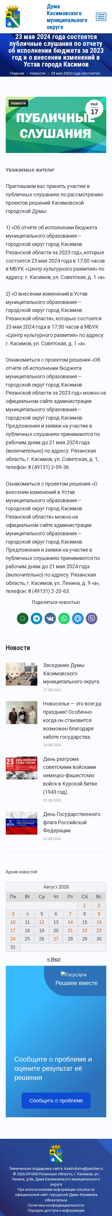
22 (84, 930)
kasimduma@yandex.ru (83, 1168)
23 (99, 930)
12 (41, 922)
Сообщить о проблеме (56, 1100)
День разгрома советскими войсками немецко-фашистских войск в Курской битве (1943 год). (70, 775)
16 (99, 922)
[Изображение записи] (21, 674)
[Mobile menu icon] (101, 17)
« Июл (53, 959)
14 (70, 922)
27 (56, 938)
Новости (18, 103)
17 (13, 930)
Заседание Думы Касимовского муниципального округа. (71, 673)
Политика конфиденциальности (56, 1205)
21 (70, 930)
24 (13, 938)
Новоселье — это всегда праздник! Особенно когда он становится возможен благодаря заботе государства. (72, 720)
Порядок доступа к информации (56, 1210)
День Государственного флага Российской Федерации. (72, 822)
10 (13, 922)
